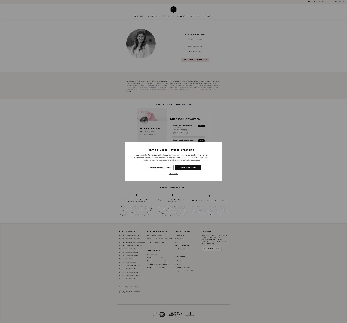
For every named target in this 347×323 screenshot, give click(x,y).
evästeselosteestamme (190, 160)
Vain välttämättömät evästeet (159, 168)
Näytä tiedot (173, 174)
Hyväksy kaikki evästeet (188, 168)
